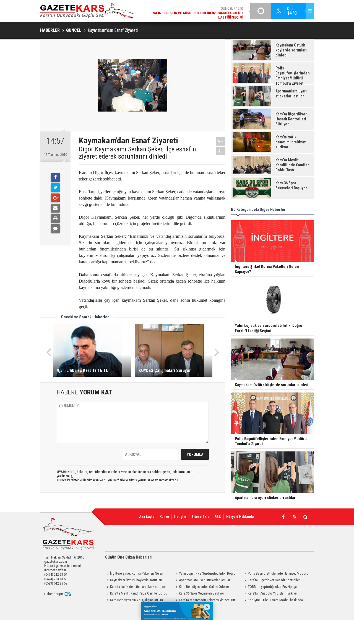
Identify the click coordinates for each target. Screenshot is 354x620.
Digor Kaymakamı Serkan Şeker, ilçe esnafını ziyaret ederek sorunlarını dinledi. (138, 153)
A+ (220, 141)
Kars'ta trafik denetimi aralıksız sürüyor (138, 587)
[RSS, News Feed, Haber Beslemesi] (294, 517)
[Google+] (55, 197)
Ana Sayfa (146, 517)
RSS (218, 517)
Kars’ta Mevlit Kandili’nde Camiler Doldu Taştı (136, 594)
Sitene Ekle (200, 517)
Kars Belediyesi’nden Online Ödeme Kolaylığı (201, 587)
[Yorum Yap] (55, 228)
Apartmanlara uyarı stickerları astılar (204, 580)
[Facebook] (55, 177)
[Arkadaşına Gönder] (55, 208)
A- (220, 151)
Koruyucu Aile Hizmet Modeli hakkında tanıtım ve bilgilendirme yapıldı (273, 600)
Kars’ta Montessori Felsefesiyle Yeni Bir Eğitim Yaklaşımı (204, 600)
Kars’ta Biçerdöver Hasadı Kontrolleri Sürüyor (272, 580)
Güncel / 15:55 (197, 12)
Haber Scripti (53, 594)
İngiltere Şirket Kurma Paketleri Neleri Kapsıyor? (134, 574)
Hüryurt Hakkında (240, 517)
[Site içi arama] (305, 517)
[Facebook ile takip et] (283, 517)
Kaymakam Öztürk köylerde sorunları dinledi (133, 580)
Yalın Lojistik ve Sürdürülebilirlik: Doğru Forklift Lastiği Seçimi (205, 574)
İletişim (180, 517)
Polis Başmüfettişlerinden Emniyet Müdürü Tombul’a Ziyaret (275, 574)
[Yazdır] (55, 218)
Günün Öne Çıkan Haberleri (128, 557)
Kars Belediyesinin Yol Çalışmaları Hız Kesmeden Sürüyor (134, 600)
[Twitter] (55, 187)
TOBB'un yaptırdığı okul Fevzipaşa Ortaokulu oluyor (270, 587)
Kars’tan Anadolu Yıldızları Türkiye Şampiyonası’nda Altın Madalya (269, 594)
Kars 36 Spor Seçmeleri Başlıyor (201, 593)
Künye (164, 517)
